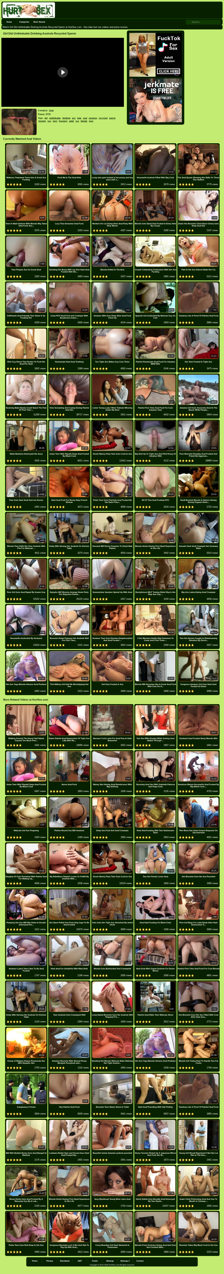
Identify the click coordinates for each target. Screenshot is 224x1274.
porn (55, 121)
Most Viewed (39, 22)
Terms (34, 1261)
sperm (112, 118)
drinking (66, 118)
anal (85, 118)
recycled (103, 118)
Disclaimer (65, 1261)
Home (9, 22)
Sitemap (110, 1261)
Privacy (49, 1261)
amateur (93, 118)
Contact (140, 1261)
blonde (84, 121)
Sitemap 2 (125, 1261)
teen (91, 121)
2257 (80, 1261)
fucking (42, 121)
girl (46, 118)
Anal (51, 110)
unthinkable (55, 118)
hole (79, 118)
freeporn (63, 121)
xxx (77, 121)
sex (49, 121)
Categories (24, 22)
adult (71, 121)
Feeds (95, 1261)
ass (74, 118)
